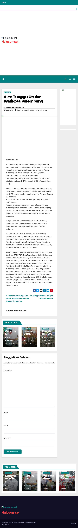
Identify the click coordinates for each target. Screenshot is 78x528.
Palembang (46, 473)
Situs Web (7, 438)
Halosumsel (10, 512)
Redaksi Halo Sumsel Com (15, 107)
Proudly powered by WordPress (11, 522)
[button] (65, 79)
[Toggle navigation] (74, 79)
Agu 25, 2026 (48, 482)
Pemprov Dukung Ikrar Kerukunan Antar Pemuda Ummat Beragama (17, 298)
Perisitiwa (7, 92)
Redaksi (4, 2)
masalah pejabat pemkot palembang (35, 110)
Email (6, 425)
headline (20, 110)
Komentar (8, 370)
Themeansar (5, 524)
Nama (6, 413)
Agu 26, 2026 (11, 482)
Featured (8, 473)
